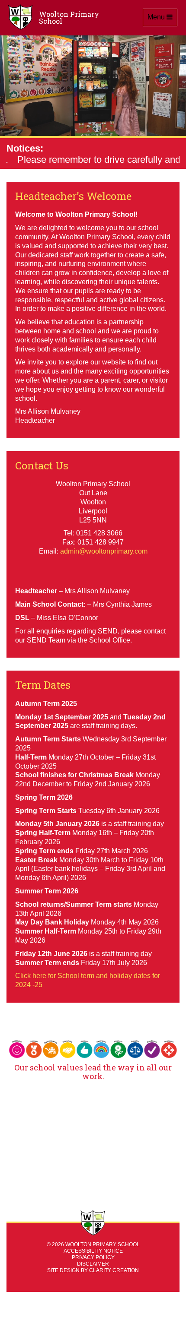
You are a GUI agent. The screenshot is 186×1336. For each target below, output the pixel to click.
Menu (162, 17)
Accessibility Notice (93, 1251)
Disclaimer (93, 1263)
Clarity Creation (114, 1270)
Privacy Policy (93, 1257)
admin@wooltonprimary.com (104, 551)
